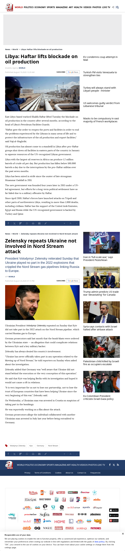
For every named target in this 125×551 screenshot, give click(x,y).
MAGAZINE (62, 7)
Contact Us (81, 472)
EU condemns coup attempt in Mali (100, 59)
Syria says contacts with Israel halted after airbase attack (100, 328)
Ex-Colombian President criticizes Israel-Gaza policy (98, 398)
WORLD (19, 7)
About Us (69, 472)
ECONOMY (40, 7)
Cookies (58, 472)
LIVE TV (106, 7)
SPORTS (51, 7)
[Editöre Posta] (45, 223)
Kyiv (31, 446)
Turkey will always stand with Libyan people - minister (99, 89)
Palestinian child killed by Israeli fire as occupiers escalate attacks (101, 363)
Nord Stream (58, 266)
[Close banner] (123, 534)
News (7, 49)
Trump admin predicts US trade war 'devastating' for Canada (101, 293)
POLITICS (29, 7)
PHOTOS (96, 7)
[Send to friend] (39, 223)
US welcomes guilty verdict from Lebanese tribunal (101, 105)
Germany (40, 446)
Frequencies (95, 472)
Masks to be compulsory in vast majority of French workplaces (101, 120)
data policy (100, 542)
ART (71, 7)
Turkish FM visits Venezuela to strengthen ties (100, 74)
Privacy (27, 472)
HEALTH (78, 7)
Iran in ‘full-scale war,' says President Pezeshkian (98, 259)
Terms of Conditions (43, 472)
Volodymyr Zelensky (36, 258)
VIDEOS (87, 7)
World (15, 49)
